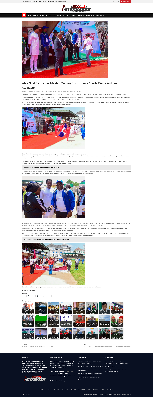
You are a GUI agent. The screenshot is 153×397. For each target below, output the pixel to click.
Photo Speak (90, 15)
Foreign (74, 15)
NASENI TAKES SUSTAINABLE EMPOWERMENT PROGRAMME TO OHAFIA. (89, 362)
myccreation (115, 394)
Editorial (65, 15)
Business (35, 15)
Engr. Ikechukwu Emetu (58, 91)
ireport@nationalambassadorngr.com (57, 1)
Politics (52, 15)
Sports (58, 15)
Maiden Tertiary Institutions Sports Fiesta (72, 91)
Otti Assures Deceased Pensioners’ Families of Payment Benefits (89, 369)
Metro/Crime (43, 15)
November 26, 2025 (40, 91)
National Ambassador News (90, 394)
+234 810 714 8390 (42, 1)
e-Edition (73, 389)
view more (41, 373)
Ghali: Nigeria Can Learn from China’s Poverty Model (89, 378)
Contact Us (56, 389)
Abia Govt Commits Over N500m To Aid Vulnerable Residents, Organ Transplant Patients (90, 374)
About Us (48, 389)
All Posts (95, 389)
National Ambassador (28, 91)
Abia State (49, 91)
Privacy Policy (65, 389)
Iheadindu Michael (108, 394)
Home (41, 389)
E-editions (81, 15)
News (29, 15)
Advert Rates (100, 15)
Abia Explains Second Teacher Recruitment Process (90, 366)
